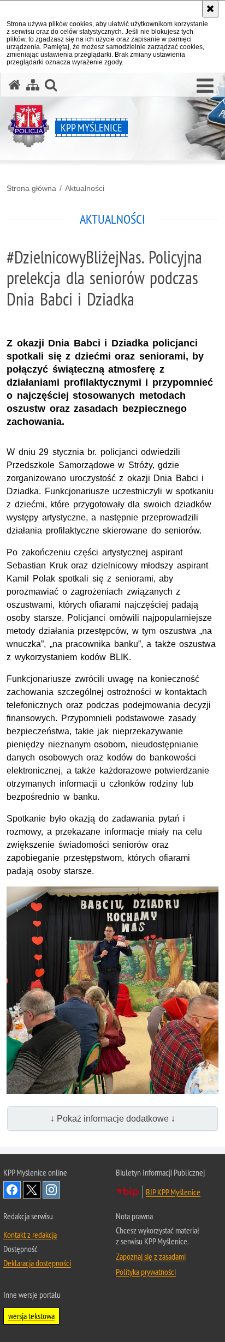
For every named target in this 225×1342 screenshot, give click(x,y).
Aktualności (84, 188)
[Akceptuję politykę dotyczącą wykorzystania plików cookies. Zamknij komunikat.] (210, 8)
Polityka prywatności (146, 1271)
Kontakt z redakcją (30, 1234)
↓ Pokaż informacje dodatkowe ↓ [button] (112, 1118)
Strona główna (31, 188)
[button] (205, 86)
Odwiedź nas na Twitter (31, 1190)
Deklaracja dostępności (37, 1262)
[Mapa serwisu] (32, 85)
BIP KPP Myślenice (173, 1192)
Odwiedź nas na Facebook (12, 1190)
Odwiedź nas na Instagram (51, 1190)
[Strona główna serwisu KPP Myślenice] (15, 85)
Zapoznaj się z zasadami (151, 1256)
